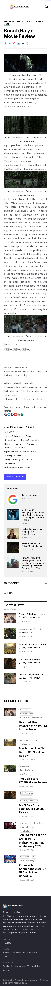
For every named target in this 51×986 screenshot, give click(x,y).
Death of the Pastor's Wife (31, 718)
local (6, 448)
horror (19, 444)
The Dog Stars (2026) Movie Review (30, 631)
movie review (29, 451)
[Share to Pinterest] (14, 43)
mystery (8, 455)
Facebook (8, 966)
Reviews (7, 952)
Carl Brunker (25, 744)
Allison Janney (26, 766)
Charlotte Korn (26, 714)
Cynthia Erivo (25, 831)
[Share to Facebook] (5, 43)
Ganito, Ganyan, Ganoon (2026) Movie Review (31, 676)
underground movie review (17, 467)
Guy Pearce (25, 774)
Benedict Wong (26, 770)
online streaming (12, 459)
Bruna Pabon (25, 710)
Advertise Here (29, 495)
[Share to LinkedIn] (18, 43)
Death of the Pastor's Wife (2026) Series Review (32, 616)
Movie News (19, 952)
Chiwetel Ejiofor (26, 827)
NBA (34, 857)
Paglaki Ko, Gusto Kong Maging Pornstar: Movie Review (33, 532)
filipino (7, 444)
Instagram (20, 966)
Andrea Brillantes (13, 22)
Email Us (7, 943)
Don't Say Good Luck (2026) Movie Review (29, 661)
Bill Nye (35, 740)
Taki (27, 459)
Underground (10, 463)
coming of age (26, 797)
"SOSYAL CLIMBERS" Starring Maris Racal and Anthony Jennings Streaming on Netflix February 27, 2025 (33, 563)
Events (6, 957)
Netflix (20, 455)
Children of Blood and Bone (31, 823)
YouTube (35, 966)
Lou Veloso (19, 448)
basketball (24, 857)
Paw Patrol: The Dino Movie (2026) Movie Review (32, 646)
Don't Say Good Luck (29, 801)
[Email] (23, 43)
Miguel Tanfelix (11, 451)
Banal (30, 22)
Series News (33, 952)
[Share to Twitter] (9, 43)
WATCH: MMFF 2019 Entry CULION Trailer (32, 545)
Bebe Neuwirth (26, 793)
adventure (24, 740)
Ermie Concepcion (30, 440)
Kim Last (31, 444)
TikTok (6, 970)
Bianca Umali (10, 440)
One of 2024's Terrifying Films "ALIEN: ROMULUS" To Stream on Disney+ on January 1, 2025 (33, 514)
